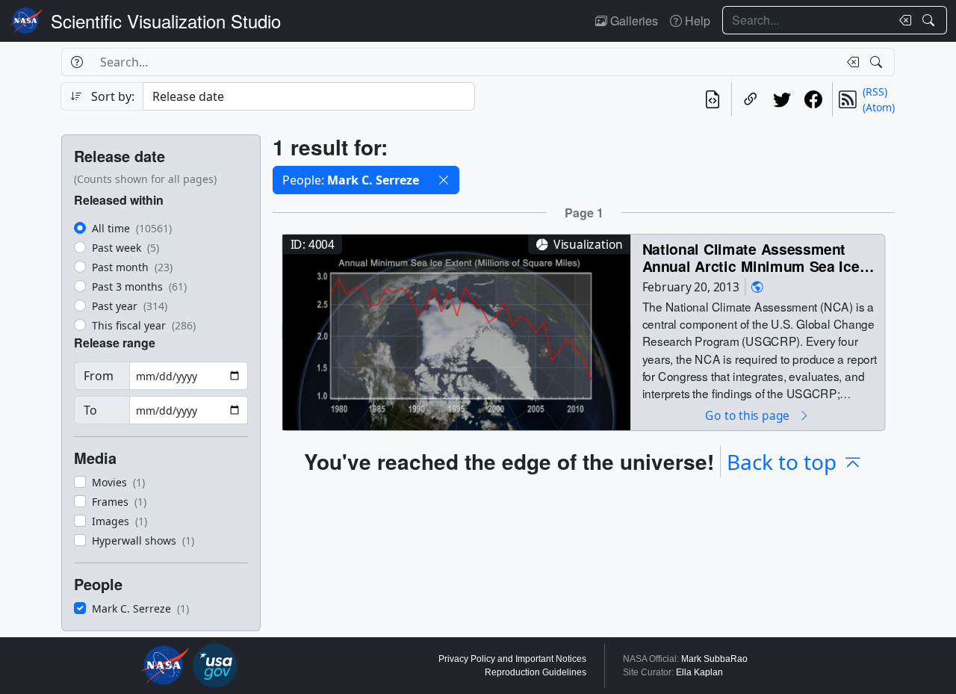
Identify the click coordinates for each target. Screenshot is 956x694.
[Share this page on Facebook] (813, 99)
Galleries (632, 20)
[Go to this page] (456, 330)
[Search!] (930, 20)
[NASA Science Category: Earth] (757, 286)
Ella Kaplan (699, 672)
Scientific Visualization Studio (166, 20)
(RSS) (875, 91)
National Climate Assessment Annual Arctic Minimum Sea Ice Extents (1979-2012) (751, 257)
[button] (443, 180)
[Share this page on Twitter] (782, 99)
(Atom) (879, 107)
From (99, 376)
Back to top (781, 461)
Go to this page (748, 415)
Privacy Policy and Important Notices (512, 659)
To (90, 410)
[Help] (76, 62)
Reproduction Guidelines (535, 672)
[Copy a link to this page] (750, 99)
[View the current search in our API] (712, 99)
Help (696, 20)
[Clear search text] (902, 20)
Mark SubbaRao (714, 659)
